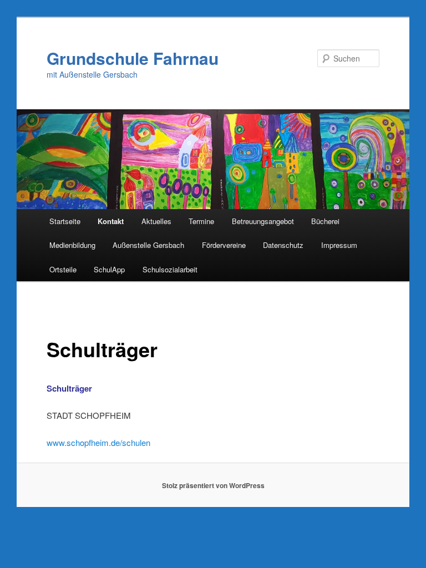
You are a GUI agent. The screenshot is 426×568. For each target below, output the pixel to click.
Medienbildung (72, 245)
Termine (201, 221)
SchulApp (109, 269)
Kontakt (111, 221)
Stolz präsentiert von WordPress (213, 485)
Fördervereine (224, 245)
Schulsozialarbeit (170, 269)
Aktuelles (156, 221)
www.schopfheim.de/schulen (98, 442)
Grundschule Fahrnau (133, 58)
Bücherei (325, 221)
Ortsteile (63, 269)
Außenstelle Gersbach (148, 245)
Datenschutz (283, 245)
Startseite (64, 221)
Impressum (339, 245)
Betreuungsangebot (263, 221)
